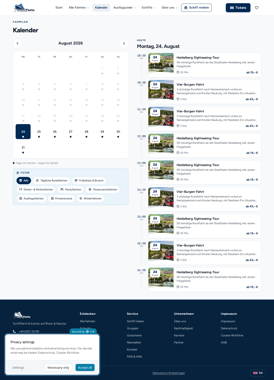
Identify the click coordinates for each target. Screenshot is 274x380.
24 (23, 132)
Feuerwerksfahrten (105, 189)
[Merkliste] (256, 7)
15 (102, 100)
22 (102, 116)
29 (102, 132)
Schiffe (147, 7)
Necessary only (58, 367)
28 (86, 132)
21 (86, 116)
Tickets (240, 8)
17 (23, 116)
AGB (224, 342)
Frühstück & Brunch (91, 180)
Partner (179, 342)
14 (86, 100)
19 (54, 116)
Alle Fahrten (77, 7)
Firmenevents (63, 198)
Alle (26, 180)
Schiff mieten (199, 7)
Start (59, 7)
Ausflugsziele (122, 7)
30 (118, 132)
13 (70, 100)
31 (23, 147)
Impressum (228, 321)
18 (39, 116)
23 (118, 116)
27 (70, 132)
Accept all (85, 367)
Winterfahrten (92, 198)
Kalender (101, 7)
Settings (18, 367)
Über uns (168, 7)
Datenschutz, (47, 353)
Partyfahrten (73, 189)
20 (71, 116)
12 (54, 100)
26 (55, 132)
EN (261, 372)
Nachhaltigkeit (183, 328)
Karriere (179, 335)
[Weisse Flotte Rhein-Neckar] (26, 7)
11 (39, 100)
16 (118, 100)
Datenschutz (229, 328)
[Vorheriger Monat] (17, 43)
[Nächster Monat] (123, 43)
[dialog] (52, 354)
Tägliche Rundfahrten (53, 180)
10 (23, 100)
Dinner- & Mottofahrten (38, 189)
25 (39, 132)
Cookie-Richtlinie (232, 335)
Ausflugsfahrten (34, 198)
